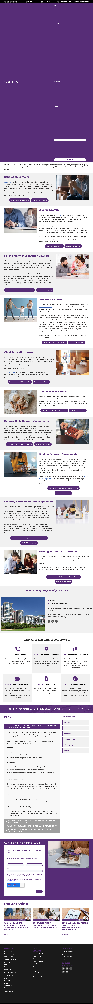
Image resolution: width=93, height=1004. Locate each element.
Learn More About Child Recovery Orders (54, 561)
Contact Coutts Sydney (40, 350)
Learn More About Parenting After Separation (19, 440)
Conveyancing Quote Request (75, 280)
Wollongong (68, 895)
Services (56, 58)
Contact (69, 140)
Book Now (79, 859)
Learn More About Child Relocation (19, 532)
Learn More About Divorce (54, 396)
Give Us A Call (40, 186)
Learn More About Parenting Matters (54, 493)
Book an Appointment (72, 275)
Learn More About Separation (20, 350)
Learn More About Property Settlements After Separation (29, 688)
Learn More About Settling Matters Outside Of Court (63, 727)
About (56, 8)
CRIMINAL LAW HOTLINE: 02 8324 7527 (78, 2)
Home (55, 5)
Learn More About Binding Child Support (20, 594)
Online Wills (70, 159)
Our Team (56, 23)
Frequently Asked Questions (74, 286)
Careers (56, 106)
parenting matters (45, 457)
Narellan (67, 873)
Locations (57, 118)
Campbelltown (69, 889)
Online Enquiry (69, 269)
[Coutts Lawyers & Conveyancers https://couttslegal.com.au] (11, 82)
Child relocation (9, 523)
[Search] (87, 82)
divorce (59, 365)
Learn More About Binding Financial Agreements (63, 638)
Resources (57, 82)
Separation (8, 332)
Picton (66, 901)
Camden (67, 878)
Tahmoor (67, 884)
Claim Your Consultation (17, 186)
